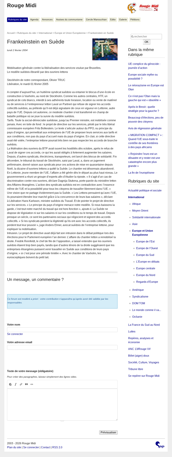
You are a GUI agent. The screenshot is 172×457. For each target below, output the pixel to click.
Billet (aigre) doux (138, 355)
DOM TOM (138, 303)
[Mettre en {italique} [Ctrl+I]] (15, 384)
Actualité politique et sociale (145, 190)
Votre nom (13, 324)
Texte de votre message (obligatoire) (30, 371)
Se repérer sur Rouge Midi (144, 375)
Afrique (136, 203)
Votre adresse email (19, 342)
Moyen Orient (140, 210)
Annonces (47, 19)
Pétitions (134, 19)
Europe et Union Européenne (70, 33)
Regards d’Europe (147, 281)
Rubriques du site (17, 19)
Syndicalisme (140, 296)
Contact (45, 447)
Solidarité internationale (146, 217)
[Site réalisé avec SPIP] (160, 445)
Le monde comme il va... (146, 310)
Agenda (34, 19)
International (45, 33)
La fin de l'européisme (141, 172)
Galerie (123, 19)
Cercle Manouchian (96, 19)
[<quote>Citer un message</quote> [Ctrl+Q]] (26, 384)
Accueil (11, 33)
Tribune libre (135, 369)
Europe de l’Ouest (147, 248)
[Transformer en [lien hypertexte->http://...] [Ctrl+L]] (21, 384)
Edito (113, 19)
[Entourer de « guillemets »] (31, 384)
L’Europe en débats (147, 261)
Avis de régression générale (145, 128)
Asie (135, 224)
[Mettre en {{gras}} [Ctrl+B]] (10, 384)
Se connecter (15, 334)
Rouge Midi (21, 5)
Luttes (131, 331)
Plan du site (14, 447)
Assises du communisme (69, 19)
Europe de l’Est (145, 241)
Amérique (138, 289)
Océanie (137, 316)
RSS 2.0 (57, 447)
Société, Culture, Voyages (143, 362)
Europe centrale (145, 268)
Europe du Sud (145, 255)
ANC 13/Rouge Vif (139, 349)
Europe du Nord (145, 275)
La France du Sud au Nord (144, 324)
